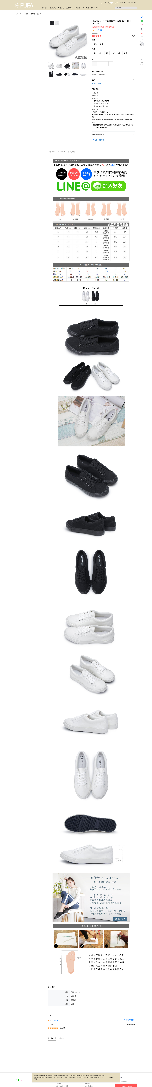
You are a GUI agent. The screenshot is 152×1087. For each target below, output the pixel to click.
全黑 (95, 44)
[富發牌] (26, 5)
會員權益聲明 (89, 1086)
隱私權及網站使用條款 (62, 1086)
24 (107, 53)
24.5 (113, 53)
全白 (101, 44)
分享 (95, 140)
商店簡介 (58, 1083)
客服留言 (87, 1083)
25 (119, 53)
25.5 (125, 53)
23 (95, 53)
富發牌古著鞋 (96, 83)
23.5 (100, 53)
